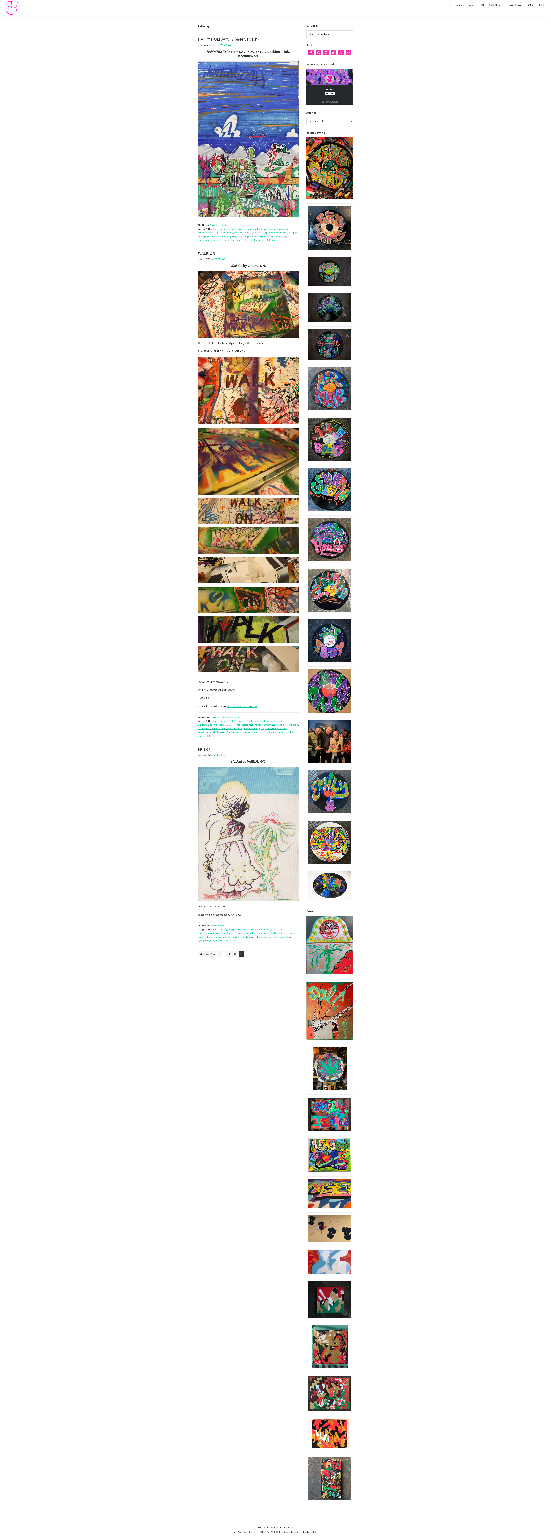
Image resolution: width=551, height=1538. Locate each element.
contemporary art (281, 228)
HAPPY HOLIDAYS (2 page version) (228, 39)
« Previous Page (207, 954)
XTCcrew (271, 240)
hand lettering (260, 232)
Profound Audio (234, 728)
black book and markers (259, 228)
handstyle (285, 232)
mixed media (204, 728)
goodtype (237, 232)
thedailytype (280, 236)
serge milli (237, 236)
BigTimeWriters (239, 228)
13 (242, 953)
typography (241, 240)
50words (215, 228)
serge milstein (251, 236)
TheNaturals (204, 240)
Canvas (213, 717)
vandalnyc (261, 240)
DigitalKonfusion (223, 232)
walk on (202, 735)
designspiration (206, 232)
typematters (228, 240)
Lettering (212, 236)
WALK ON (206, 253)
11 (230, 953)
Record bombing (252, 728)
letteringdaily (224, 236)
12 (236, 953)
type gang (216, 240)
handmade (274, 232)
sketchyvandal (266, 236)
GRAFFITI (247, 232)
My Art (225, 225)
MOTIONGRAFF (225, 717)
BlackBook (215, 225)
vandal (251, 240)
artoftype (225, 228)
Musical (205, 749)
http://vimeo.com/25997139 (242, 706)
